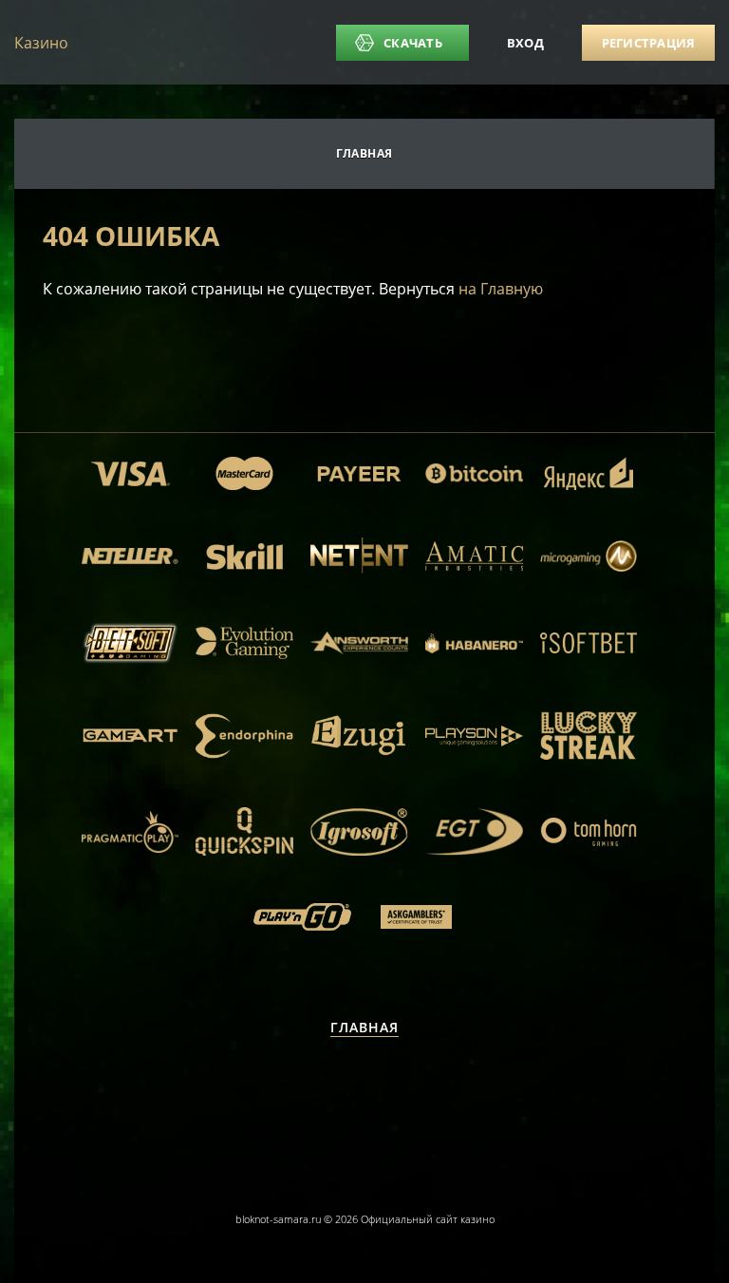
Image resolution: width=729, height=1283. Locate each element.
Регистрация (649, 42)
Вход (525, 42)
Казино (41, 42)
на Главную (500, 288)
